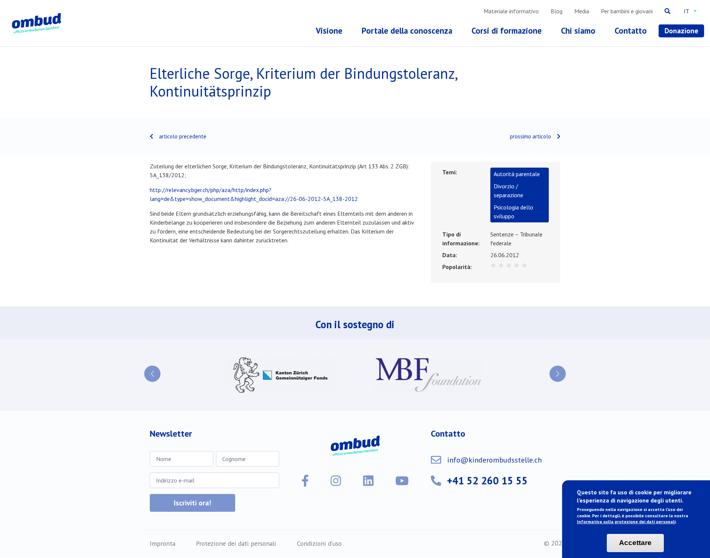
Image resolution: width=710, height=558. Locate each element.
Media (581, 11)
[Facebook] (305, 480)
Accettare (635, 543)
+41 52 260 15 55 (487, 480)
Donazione (681, 30)
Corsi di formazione (506, 30)
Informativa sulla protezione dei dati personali (626, 522)
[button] (152, 374)
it (686, 11)
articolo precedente (182, 136)
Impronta (162, 543)
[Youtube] (402, 480)
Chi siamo (578, 30)
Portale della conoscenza (407, 30)
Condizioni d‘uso (319, 543)
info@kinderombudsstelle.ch (494, 460)
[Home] (38, 23)
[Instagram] (336, 480)
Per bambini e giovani (627, 11)
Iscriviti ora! (192, 502)
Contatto (631, 30)
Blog (556, 11)
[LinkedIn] (368, 480)
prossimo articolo (530, 136)
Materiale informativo (511, 11)
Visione (329, 30)
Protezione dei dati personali (236, 543)
